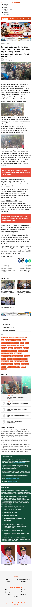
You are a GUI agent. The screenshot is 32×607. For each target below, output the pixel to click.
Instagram (9, 592)
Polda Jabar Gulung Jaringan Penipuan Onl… (18, 416)
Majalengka (6, 324)
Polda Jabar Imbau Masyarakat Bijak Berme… (17, 409)
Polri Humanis (17, 361)
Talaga (8, 366)
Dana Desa (3, 345)
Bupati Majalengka (9, 340)
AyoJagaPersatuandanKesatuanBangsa (17, 337)
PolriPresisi (10, 364)
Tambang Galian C (16, 366)
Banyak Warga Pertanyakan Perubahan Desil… (17, 403)
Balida (2, 340)
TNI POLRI (23, 366)
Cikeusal (24, 340)
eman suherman (15, 345)
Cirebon (26, 342)
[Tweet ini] (22, 261)
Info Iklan (23, 581)
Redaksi (16, 584)
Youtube (24, 592)
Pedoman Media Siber (23, 579)
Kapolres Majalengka (9, 330)
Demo (8, 345)
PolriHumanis (24, 361)
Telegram (24, 594)
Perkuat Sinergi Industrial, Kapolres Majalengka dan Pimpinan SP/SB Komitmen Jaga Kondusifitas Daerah (24, 292)
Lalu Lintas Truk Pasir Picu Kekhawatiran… (14, 422)
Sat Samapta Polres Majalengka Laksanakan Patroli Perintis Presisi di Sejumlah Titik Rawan (25, 268)
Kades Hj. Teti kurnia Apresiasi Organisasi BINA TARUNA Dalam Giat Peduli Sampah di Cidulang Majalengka (15, 430)
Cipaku (21, 342)
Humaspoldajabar (18, 348)
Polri (12, 361)
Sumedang (3, 366)
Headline (5, 319)
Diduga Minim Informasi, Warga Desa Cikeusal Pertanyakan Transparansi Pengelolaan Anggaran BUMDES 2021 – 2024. (15, 445)
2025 (2, 337)
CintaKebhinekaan (15, 342)
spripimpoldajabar (25, 364)
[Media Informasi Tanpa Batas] (16, 2)
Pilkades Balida (17, 358)
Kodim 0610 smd (18, 353)
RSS (17, 596)
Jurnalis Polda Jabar (12, 350)
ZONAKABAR (4, 369)
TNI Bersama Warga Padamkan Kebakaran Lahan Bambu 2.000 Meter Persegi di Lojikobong (7, 292)
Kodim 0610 (10, 353)
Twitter (24, 589)
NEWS (8, 395)
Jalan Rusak (3, 350)
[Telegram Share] (26, 261)
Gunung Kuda (4, 348)
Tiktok (9, 594)
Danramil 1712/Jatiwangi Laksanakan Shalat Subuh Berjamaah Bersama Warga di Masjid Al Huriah (8, 268)
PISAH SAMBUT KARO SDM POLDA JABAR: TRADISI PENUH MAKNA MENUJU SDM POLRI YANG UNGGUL (16, 450)
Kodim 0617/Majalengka (18, 356)
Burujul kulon (18, 340)
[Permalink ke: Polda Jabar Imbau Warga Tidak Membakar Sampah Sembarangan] (8, 301)
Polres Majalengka (8, 327)
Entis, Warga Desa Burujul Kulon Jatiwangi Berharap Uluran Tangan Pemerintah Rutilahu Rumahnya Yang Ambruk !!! (15, 439)
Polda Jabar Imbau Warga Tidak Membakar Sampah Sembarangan (7, 307)
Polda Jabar (6, 322)
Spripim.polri (16, 364)
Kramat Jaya (27, 356)
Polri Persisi (3, 364)
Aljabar (6, 337)
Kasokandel (3, 353)
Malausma (10, 358)
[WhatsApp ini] (29, 261)
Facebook (9, 589)
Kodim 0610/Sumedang (6, 356)
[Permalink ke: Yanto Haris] (2, 59)
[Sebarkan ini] (19, 261)
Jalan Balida (26, 348)
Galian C (22, 345)
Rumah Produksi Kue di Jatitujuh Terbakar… (16, 397)
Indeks (8, 579)
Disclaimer (8, 581)
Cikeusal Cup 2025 (5, 342)
